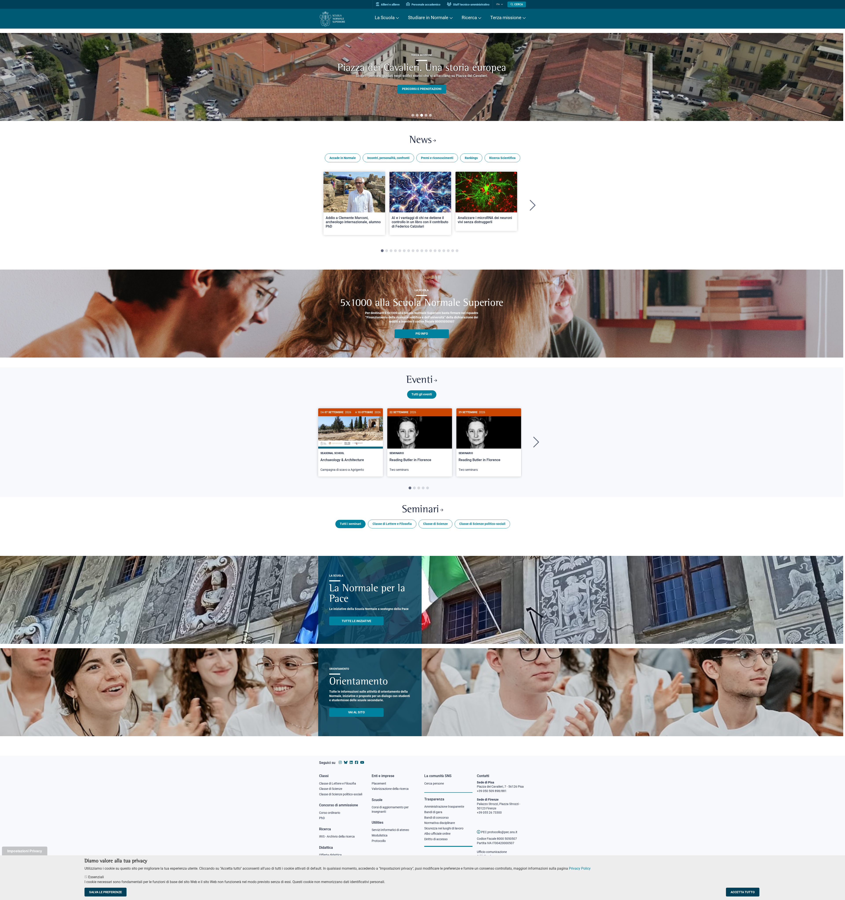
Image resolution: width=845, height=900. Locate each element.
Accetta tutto (743, 892)
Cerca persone (434, 783)
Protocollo (379, 841)
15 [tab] (444, 251)
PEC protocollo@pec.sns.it (498, 832)
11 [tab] (426, 251)
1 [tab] (413, 115)
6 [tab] (404, 251)
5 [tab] (430, 115)
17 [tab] (452, 251)
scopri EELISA (422, 81)
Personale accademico (425, 4)
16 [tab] (448, 251)
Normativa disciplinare (439, 823)
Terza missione (505, 17)
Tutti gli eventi (421, 394)
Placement (379, 783)
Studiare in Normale (428, 17)
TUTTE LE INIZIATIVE (356, 621)
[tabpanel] (421, 77)
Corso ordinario (329, 812)
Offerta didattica (330, 855)
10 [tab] (422, 251)
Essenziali (96, 877)
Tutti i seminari (350, 524)
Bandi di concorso (436, 817)
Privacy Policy (580, 868)
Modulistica (380, 835)
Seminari (420, 510)
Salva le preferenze (105, 892)
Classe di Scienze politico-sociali (482, 524)
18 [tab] (457, 251)
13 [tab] (435, 251)
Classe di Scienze (435, 524)
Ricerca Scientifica (502, 158)
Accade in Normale (342, 158)
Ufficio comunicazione (492, 852)
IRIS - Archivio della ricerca (337, 836)
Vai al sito (356, 712)
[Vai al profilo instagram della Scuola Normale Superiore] (340, 762)
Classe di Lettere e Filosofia (392, 524)
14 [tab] (439, 251)
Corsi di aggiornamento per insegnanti (390, 809)
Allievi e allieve (390, 4)
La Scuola (385, 17)
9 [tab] (417, 251)
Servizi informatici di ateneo (390, 830)
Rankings (471, 158)
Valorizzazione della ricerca (390, 788)
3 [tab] (421, 115)
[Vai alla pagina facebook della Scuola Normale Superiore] (356, 762)
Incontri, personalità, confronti (388, 158)
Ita (498, 4)
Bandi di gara (433, 812)
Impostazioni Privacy (24, 850)
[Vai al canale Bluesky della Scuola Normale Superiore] (345, 762)
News (420, 140)
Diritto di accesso (436, 839)
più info (421, 333)
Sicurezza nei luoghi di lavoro (443, 828)
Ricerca (469, 17)
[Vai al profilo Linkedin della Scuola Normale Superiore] (351, 762)
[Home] (332, 19)
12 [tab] (430, 251)
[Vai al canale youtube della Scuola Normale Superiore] (362, 762)
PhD (322, 818)
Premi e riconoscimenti (437, 158)
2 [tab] (417, 115)
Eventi (419, 380)
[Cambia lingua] (501, 4)
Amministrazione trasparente (444, 806)
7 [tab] (408, 251)
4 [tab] (426, 115)
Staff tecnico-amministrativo (470, 4)
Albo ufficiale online (437, 833)
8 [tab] (413, 251)
